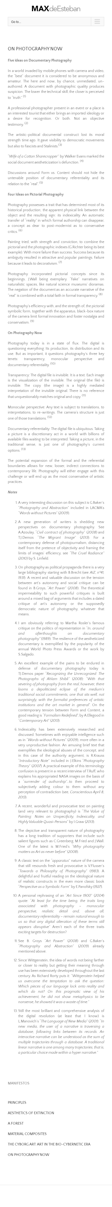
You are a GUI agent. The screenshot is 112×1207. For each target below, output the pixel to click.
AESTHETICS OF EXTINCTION (31, 1113)
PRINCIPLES (17, 1103)
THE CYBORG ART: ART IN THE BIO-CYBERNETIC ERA (49, 1144)
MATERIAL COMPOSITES (27, 1134)
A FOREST (15, 1123)
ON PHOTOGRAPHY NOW (28, 1155)
